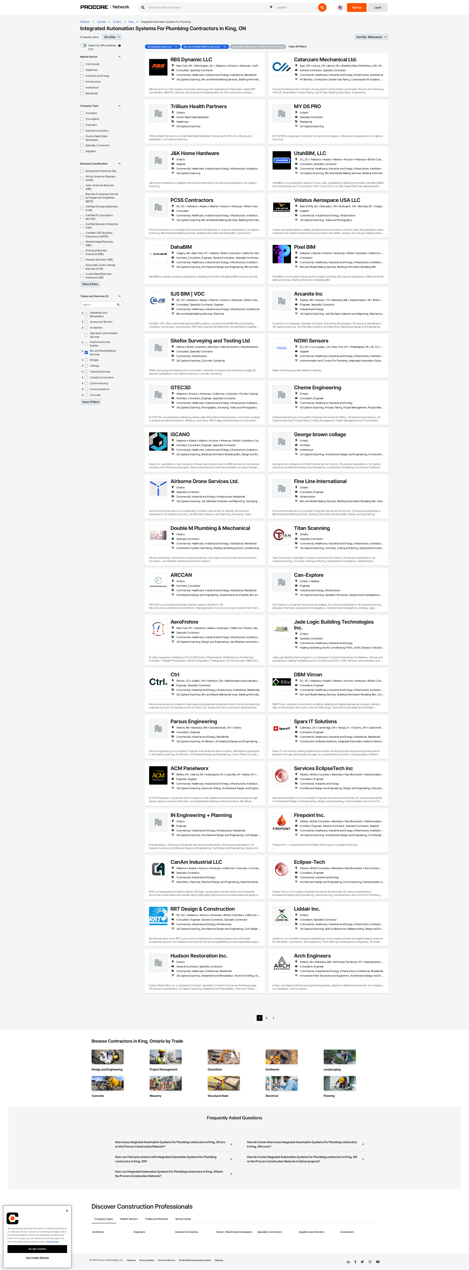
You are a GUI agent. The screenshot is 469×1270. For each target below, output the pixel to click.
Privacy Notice (146, 1260)
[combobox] (296, 7)
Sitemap (219, 1260)
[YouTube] (378, 1261)
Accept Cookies (37, 1248)
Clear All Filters (297, 46)
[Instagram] (370, 1262)
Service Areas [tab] (183, 1218)
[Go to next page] (273, 1018)
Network (121, 7)
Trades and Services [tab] (156, 1218)
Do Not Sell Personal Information (195, 1260)
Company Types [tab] (104, 1218)
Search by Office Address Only (102, 47)
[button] (82, 64)
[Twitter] (362, 1262)
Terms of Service (166, 1260)
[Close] (67, 1211)
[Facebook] (355, 1262)
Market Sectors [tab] (129, 1218)
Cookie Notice (52, 1241)
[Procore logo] (94, 7)
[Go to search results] (118, 304)
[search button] (322, 7)
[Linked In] (348, 1262)
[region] (37, 1236)
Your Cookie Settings (37, 1257)
